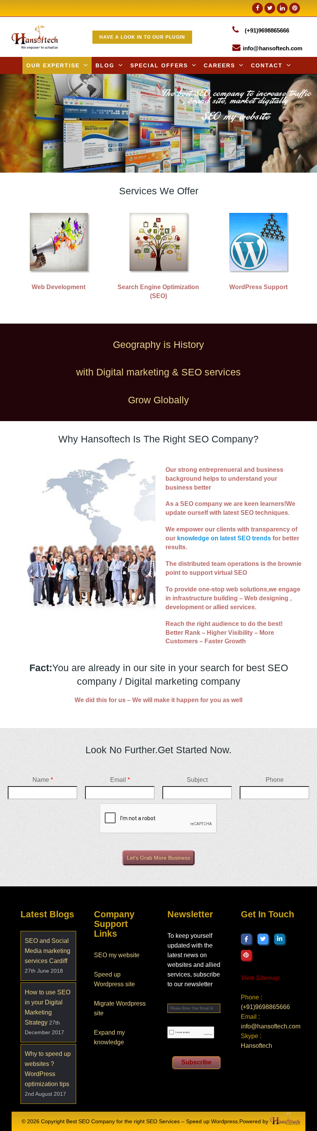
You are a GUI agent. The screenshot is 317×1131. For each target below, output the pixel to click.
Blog (104, 65)
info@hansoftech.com (272, 48)
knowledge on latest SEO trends (224, 538)
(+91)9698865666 (267, 30)
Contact (267, 65)
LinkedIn (279, 939)
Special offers (159, 65)
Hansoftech (256, 1045)
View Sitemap (260, 978)
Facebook (246, 939)
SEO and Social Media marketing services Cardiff (47, 950)
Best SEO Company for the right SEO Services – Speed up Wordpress (152, 1121)
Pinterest (246, 955)
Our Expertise (53, 65)
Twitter (262, 939)
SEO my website (117, 955)
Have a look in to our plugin (142, 37)
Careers (219, 65)
